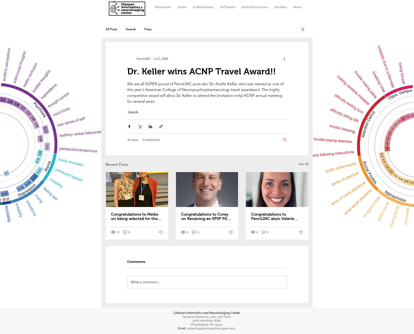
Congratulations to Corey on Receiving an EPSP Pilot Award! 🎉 (206, 216)
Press (148, 29)
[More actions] (284, 58)
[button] (182, 7)
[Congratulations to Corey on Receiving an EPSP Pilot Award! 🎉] (207, 189)
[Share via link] (161, 126)
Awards (131, 29)
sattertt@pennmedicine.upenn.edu (211, 328)
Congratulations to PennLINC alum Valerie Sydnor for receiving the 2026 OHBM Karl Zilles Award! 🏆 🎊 (273, 216)
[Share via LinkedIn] (150, 126)
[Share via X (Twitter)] (140, 126)
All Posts (111, 29)
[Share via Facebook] (129, 126)
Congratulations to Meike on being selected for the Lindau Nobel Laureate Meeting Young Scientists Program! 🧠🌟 (134, 216)
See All (303, 164)
